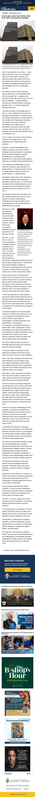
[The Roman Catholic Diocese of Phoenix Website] (17, 576)
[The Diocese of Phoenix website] (17, 780)
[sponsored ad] (17, 703)
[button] (17, 597)
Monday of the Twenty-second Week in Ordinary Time (17, 3)
